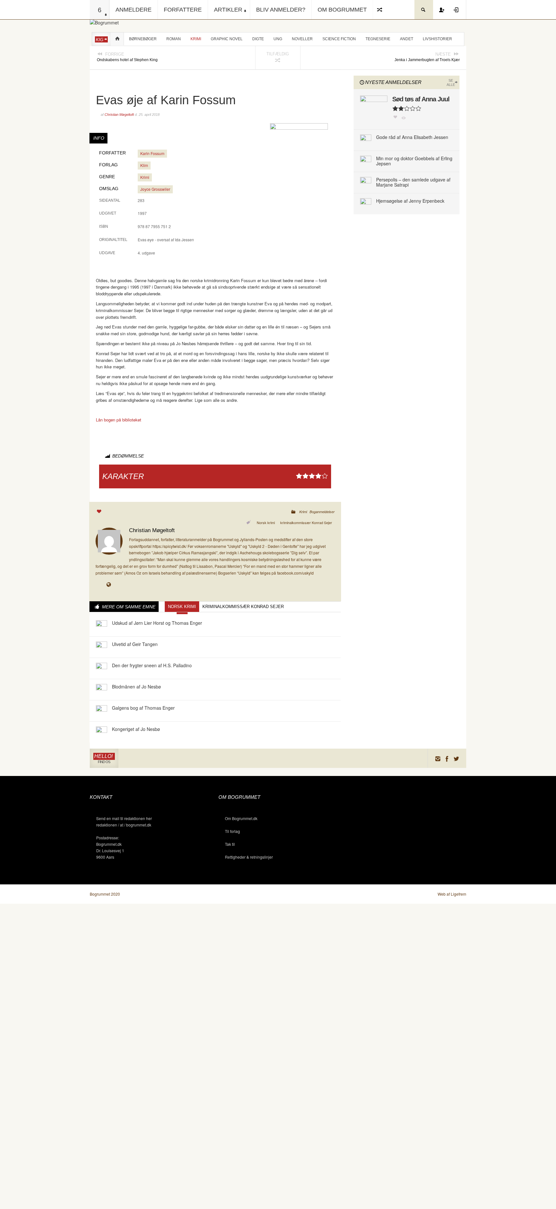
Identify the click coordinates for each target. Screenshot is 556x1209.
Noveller (302, 39)
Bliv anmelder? (280, 9)
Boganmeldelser (322, 511)
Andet (406, 39)
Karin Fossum (152, 153)
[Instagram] (437, 758)
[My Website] (110, 585)
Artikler (228, 9)
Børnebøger (143, 39)
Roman (173, 39)
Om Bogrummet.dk (241, 818)
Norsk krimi (266, 522)
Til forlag (232, 831)
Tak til (230, 844)
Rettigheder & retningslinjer (249, 857)
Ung (277, 39)
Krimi (195, 39)
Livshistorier (437, 39)
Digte (258, 39)
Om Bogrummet (342, 9)
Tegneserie (378, 39)
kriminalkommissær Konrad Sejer (306, 522)
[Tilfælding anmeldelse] (380, 9)
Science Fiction (339, 39)
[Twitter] (456, 758)
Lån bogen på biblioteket (118, 420)
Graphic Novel (227, 39)
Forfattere (183, 9)
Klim (144, 165)
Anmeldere (134, 9)
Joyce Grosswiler (155, 189)
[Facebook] (447, 758)
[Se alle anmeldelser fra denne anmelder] (109, 540)
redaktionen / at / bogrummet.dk (123, 824)
